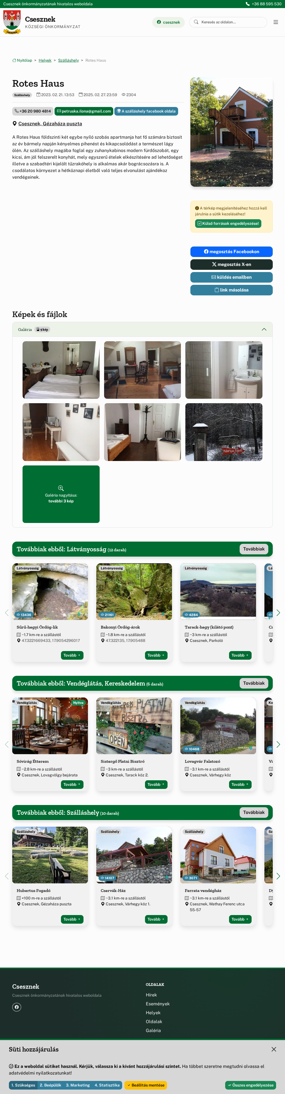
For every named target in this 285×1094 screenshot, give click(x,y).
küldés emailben (234, 277)
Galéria (153, 1030)
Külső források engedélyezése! (230, 223)
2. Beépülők (50, 1085)
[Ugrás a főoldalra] (12, 22)
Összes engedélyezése (253, 1085)
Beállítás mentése (147, 1085)
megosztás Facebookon (233, 251)
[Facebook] (16, 1007)
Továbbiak (254, 549)
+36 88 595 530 (267, 4)
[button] (61, 370)
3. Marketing (78, 1085)
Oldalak (154, 1021)
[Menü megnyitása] (275, 22)
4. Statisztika (107, 1085)
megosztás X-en (234, 264)
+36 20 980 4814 (35, 111)
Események (158, 1003)
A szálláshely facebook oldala (148, 111)
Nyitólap (24, 60)
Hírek (151, 995)
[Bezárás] (273, 1049)
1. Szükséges (23, 1085)
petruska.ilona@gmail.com (86, 111)
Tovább (70, 655)
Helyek (45, 60)
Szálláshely (68, 60)
